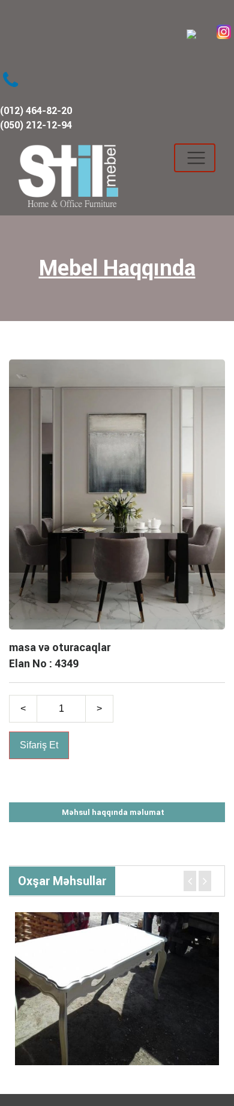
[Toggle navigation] (194, 157)
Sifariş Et (39, 745)
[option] (117, 988)
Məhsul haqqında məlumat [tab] (113, 812)
